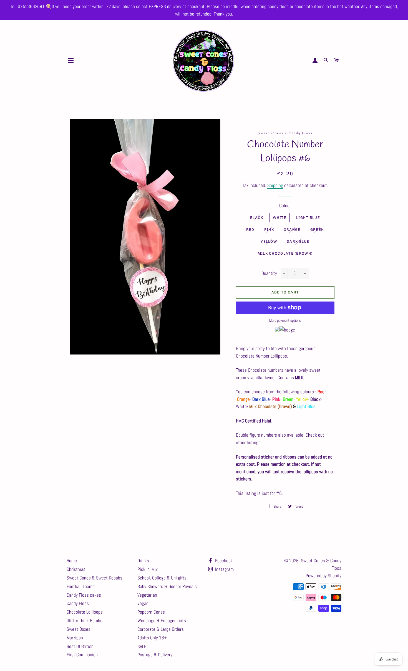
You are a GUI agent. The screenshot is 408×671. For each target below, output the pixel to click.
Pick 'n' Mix (147, 569)
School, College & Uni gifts (162, 578)
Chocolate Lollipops (85, 612)
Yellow (269, 241)
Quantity (269, 273)
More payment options (285, 320)
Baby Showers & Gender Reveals (167, 586)
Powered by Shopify (323, 576)
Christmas (76, 569)
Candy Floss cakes (84, 595)
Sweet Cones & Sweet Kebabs (94, 578)
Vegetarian (147, 595)
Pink (269, 229)
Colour (285, 205)
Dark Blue (298, 241)
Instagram (224, 569)
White (279, 218)
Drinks (143, 561)
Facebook (223, 561)
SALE (142, 646)
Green (317, 229)
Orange (292, 229)
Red (250, 229)
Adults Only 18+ (152, 638)
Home (72, 561)
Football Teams (81, 586)
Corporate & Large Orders (160, 629)
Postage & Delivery (154, 655)
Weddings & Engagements (161, 620)
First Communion (82, 655)
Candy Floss (78, 603)
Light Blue (308, 218)
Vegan (142, 603)
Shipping (275, 185)
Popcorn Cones (151, 612)
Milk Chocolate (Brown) (285, 253)
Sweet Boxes (78, 629)
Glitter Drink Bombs (84, 620)
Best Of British (80, 646)
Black (256, 218)
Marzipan (75, 638)
